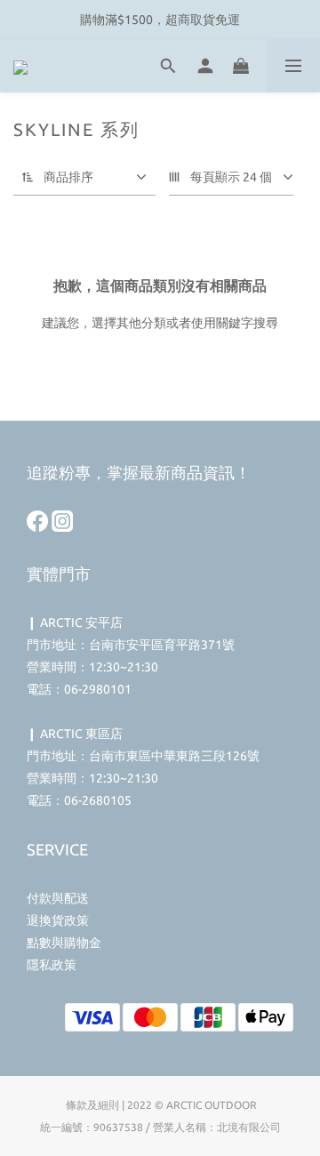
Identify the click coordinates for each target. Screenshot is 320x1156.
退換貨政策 (58, 920)
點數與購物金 (64, 942)
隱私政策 (51, 965)
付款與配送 (58, 898)
